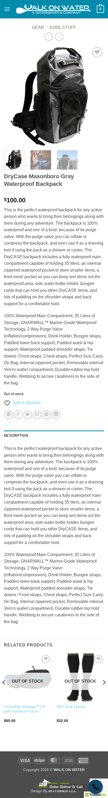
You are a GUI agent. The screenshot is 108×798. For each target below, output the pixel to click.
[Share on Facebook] (18, 415)
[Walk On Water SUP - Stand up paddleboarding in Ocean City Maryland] (53, 9)
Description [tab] (16, 436)
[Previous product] (59, 37)
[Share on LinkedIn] (56, 415)
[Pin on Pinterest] (46, 415)
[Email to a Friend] (37, 415)
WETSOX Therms (71, 707)
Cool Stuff (63, 27)
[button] (7, 9)
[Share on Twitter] (27, 415)
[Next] (95, 96)
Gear (38, 27)
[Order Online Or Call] (95, 787)
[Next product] (49, 37)
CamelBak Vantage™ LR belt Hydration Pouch (24, 709)
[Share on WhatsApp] (8, 415)
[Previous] (12, 96)
